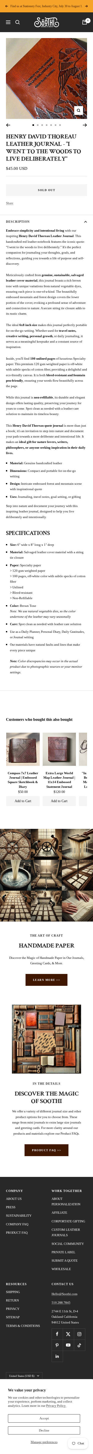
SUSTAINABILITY (18, 1215)
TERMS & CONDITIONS (23, 1326)
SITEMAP (13, 1317)
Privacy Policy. (56, 1406)
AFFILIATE (59, 1212)
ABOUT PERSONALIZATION (66, 1201)
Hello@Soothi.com (64, 1294)
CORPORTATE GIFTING (68, 1221)
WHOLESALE (61, 1269)
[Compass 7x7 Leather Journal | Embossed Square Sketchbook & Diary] (23, 749)
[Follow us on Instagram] (79, 1334)
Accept (44, 1418)
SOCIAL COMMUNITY (68, 1244)
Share (9, 203)
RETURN (12, 1300)
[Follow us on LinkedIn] (57, 1356)
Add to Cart (23, 801)
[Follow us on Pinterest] (57, 1345)
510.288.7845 (61, 1302)
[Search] (17, 22)
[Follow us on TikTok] (79, 1345)
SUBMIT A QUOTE (65, 1260)
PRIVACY (12, 1309)
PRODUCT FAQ (17, 1232)
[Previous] (8, 125)
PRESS (10, 1207)
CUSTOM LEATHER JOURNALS (66, 1232)
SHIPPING (13, 1292)
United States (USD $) (21, 1375)
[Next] (85, 125)
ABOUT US (14, 1199)
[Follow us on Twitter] (68, 1334)
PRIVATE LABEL (63, 1252)
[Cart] (84, 22)
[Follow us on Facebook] (57, 1334)
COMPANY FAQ (17, 1224)
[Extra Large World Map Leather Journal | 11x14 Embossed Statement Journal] (59, 749)
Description (18, 221)
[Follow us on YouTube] (68, 1345)
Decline (44, 1430)
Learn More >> (46, 979)
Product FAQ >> (46, 1150)
